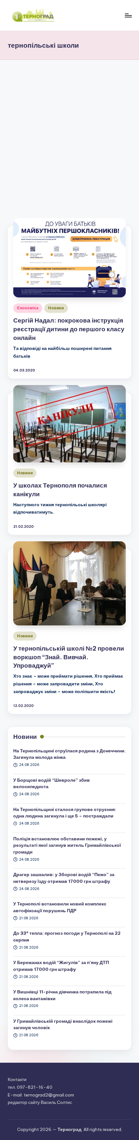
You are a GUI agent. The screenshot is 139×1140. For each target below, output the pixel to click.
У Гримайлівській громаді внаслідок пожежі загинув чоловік (62, 1024)
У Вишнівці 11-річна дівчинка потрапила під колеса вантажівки (62, 995)
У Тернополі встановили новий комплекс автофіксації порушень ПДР (59, 907)
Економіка (27, 307)
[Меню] (128, 15)
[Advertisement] (69, 132)
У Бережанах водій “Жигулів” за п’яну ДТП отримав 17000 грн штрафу (61, 966)
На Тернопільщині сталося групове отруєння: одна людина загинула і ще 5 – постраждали (64, 813)
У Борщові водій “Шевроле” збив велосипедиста (51, 783)
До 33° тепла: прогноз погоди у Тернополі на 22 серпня (67, 936)
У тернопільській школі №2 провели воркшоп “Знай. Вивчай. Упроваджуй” (68, 657)
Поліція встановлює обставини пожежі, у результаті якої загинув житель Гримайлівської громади (67, 845)
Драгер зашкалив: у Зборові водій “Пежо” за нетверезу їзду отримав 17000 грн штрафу (63, 878)
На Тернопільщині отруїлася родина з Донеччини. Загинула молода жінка (69, 754)
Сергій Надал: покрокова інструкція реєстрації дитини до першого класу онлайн (68, 329)
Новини (56, 307)
